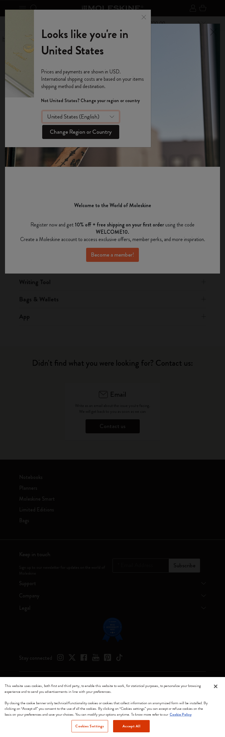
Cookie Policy (181, 714)
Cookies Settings (89, 726)
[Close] (215, 686)
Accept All (131, 726)
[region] (112, 707)
